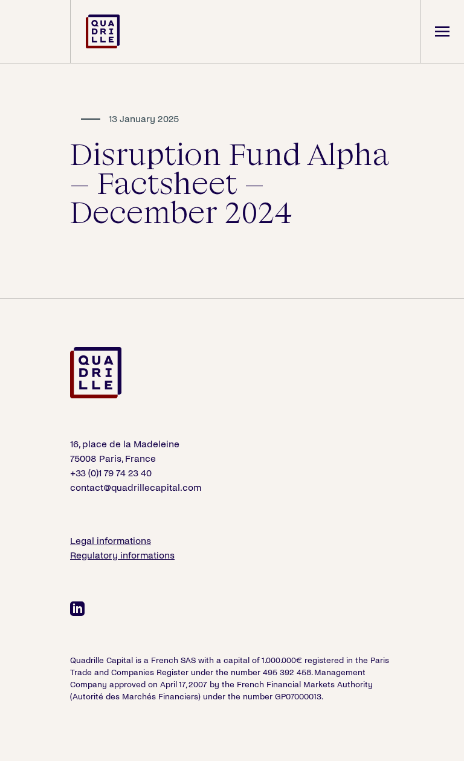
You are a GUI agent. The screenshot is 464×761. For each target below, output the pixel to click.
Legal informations (110, 541)
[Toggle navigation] (442, 31)
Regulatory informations (122, 555)
